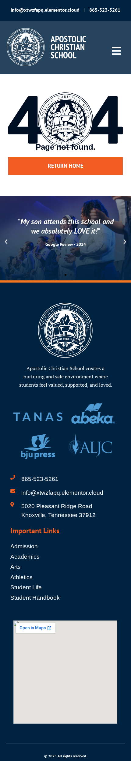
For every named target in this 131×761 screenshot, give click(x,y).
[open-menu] (116, 51)
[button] (6, 242)
